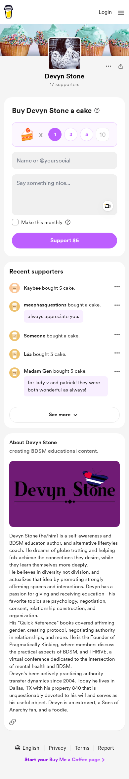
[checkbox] (37, 222)
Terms (82, 748)
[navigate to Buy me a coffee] (8, 11)
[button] (121, 13)
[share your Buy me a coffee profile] (121, 66)
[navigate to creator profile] (64, 53)
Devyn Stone (64, 76)
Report (106, 748)
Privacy (57, 748)
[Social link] (12, 722)
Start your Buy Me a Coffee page (62, 760)
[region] (64, 176)
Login (105, 12)
